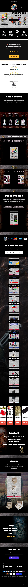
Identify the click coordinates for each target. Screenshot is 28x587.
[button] (2, 7)
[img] (14, 68)
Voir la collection (14, 19)
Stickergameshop (8, 576)
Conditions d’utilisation (21, 579)
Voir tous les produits (14, 252)
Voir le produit (3, 423)
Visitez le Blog (11, 536)
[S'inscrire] (21, 552)
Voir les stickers (14, 56)
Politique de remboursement (17, 577)
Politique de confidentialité (9, 579)
